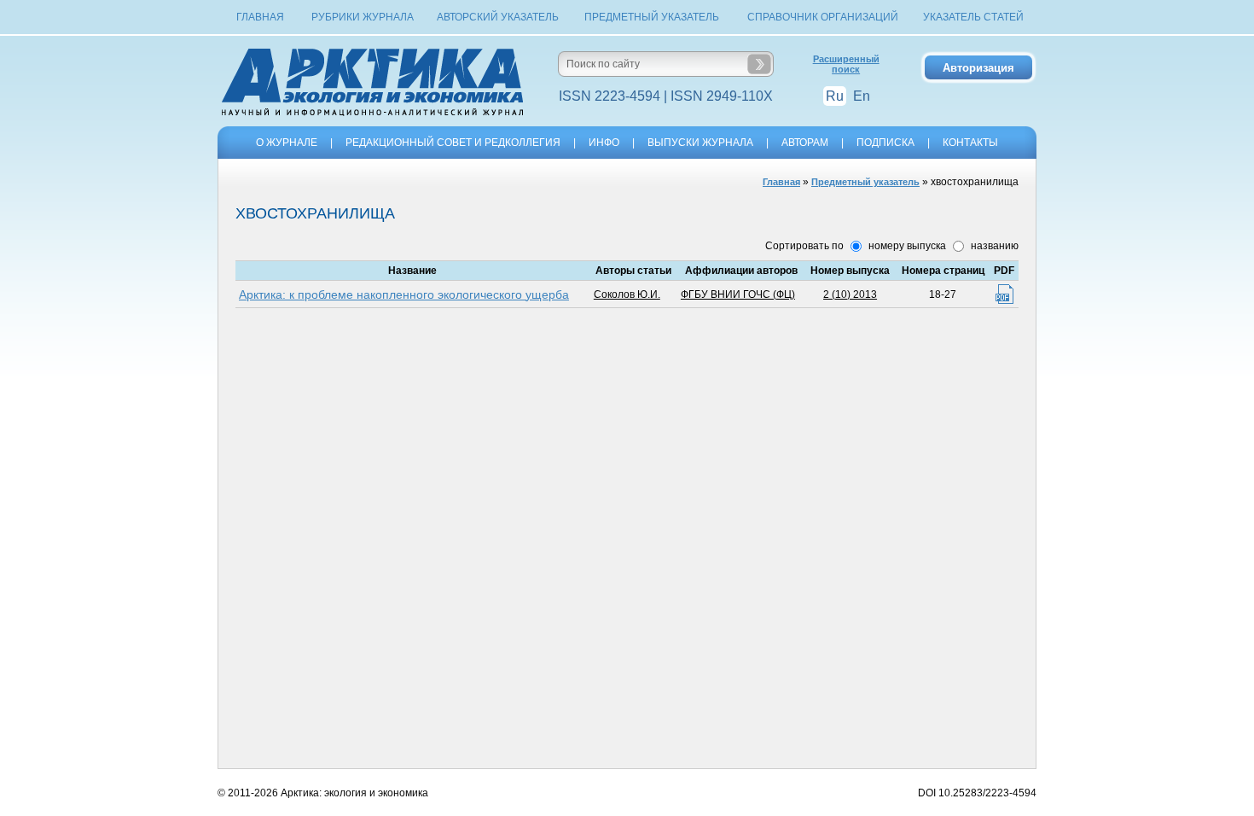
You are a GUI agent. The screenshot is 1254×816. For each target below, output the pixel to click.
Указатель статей (973, 17)
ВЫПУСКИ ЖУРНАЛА (700, 143)
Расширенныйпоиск (846, 64)
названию (993, 246)
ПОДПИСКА (885, 143)
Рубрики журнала (362, 17)
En (861, 96)
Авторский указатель (498, 17)
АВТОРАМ (804, 143)
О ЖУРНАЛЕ (286, 143)
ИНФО (604, 143)
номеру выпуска (906, 246)
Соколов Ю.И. (627, 294)
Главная (260, 17)
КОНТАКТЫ (970, 143)
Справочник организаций (822, 17)
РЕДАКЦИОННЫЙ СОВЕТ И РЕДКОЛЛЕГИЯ (452, 143)
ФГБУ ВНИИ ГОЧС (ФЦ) (738, 294)
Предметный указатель (651, 17)
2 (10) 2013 (850, 294)
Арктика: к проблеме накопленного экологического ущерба (404, 294)
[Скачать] (1004, 294)
